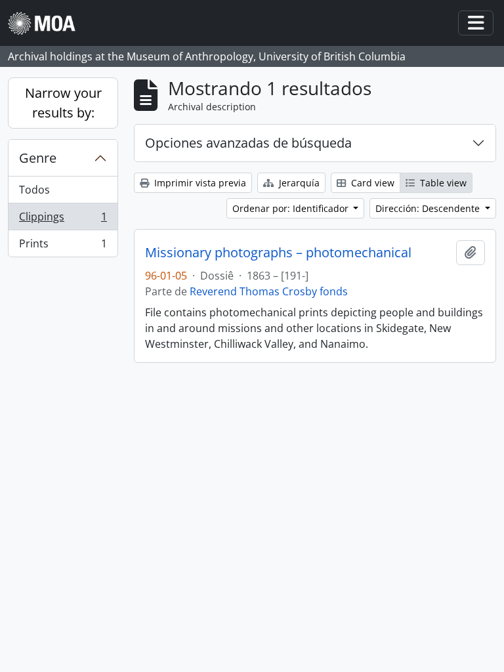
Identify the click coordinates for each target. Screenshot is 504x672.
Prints (62, 246)
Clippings (62, 219)
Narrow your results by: (63, 102)
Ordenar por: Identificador (291, 208)
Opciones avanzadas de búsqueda (248, 143)
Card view (371, 183)
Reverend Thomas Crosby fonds (269, 291)
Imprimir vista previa (199, 183)
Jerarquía (298, 183)
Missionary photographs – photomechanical (278, 253)
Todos (34, 189)
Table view (442, 183)
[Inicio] (47, 23)
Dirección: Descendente (428, 208)
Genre (37, 158)
